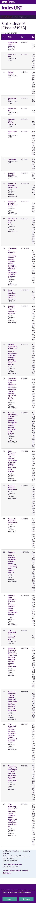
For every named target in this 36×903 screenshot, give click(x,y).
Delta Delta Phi (12, 99)
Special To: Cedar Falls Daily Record (12, 521)
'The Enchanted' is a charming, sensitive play (12, 635)
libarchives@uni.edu (15, 864)
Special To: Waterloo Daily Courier (12, 185)
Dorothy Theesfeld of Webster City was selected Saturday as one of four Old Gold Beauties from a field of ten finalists (12, 354)
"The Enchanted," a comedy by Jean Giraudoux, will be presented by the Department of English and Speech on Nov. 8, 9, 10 (12, 815)
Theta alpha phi (12, 132)
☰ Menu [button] (4, 13)
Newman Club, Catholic (11, 121)
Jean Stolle (12, 159)
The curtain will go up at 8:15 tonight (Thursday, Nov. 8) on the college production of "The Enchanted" (12, 773)
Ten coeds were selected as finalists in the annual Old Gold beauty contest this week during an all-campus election (12, 562)
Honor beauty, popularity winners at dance (12, 293)
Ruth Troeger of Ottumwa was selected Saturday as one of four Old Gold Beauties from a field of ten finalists (12, 461)
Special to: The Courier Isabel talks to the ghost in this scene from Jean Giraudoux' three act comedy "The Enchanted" (12, 657)
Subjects (9, 17)
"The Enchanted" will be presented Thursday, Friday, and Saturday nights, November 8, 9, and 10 (12, 732)
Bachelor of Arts (12, 56)
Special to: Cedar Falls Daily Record (12, 488)
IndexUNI (11, 7)
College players (11, 73)
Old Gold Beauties (11, 174)
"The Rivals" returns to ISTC (12, 220)
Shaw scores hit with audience (12, 44)
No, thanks (26, 899)
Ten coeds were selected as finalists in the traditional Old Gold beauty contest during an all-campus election (12, 606)
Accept (9, 899)
